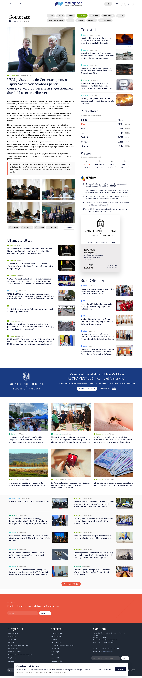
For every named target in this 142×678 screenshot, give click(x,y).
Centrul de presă (56, 642)
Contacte (11, 661)
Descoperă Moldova (55, 20)
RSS (52, 655)
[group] (107, 39)
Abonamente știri (56, 636)
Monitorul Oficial (56, 658)
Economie (94, 16)
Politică (70, 16)
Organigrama (12, 639)
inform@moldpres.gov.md (106, 642)
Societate (19, 17)
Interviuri (91, 20)
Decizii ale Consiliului (14, 652)
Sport (70, 20)
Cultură (121, 16)
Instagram (28, 227)
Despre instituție (13, 633)
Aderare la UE (108, 16)
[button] (128, 46)
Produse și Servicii (56, 633)
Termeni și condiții (56, 661)
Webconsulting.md (107, 651)
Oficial (60, 16)
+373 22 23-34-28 (101, 635)
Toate (50, 16)
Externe (80, 20)
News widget (55, 652)
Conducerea (12, 636)
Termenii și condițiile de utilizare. (56, 672)
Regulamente (12, 658)
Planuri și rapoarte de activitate (18, 645)
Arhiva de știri (55, 649)
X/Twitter (41, 227)
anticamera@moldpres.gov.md (107, 640)
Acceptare (120, 669)
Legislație (11, 642)
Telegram (53, 227)
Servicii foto (54, 639)
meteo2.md (97, 157)
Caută (125, 658)
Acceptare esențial (105, 669)
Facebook (15, 227)
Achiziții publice (13, 649)
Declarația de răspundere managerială (20, 655)
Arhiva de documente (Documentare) (62, 645)
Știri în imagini (105, 20)
